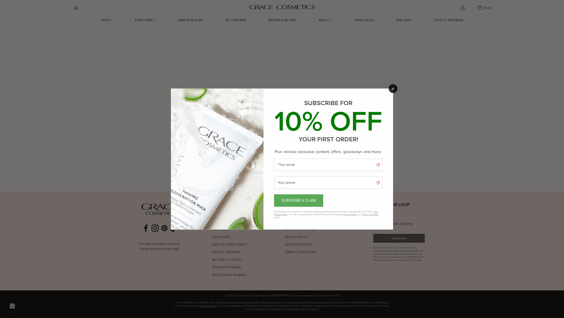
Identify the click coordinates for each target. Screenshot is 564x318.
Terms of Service (370, 214)
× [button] (393, 88)
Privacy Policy (349, 214)
